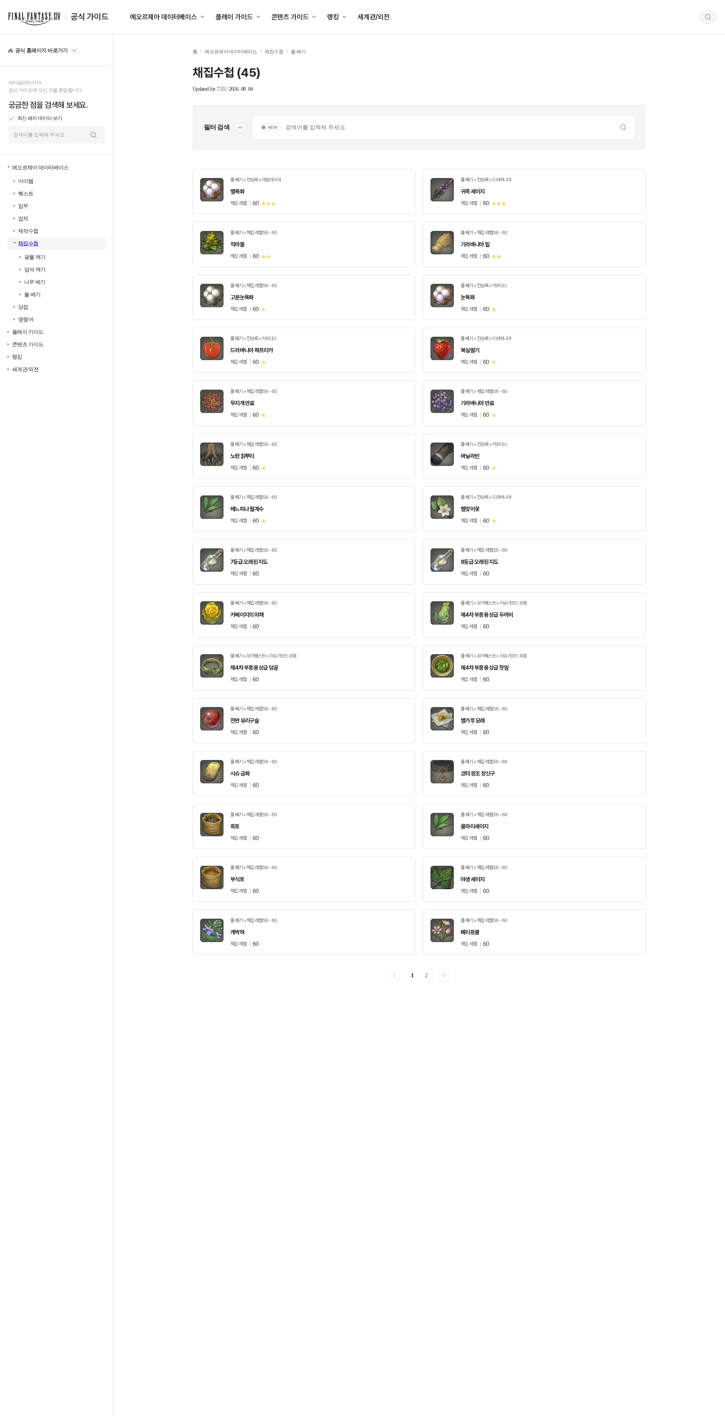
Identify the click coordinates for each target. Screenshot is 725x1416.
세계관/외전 (374, 17)
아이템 (25, 181)
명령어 (25, 319)
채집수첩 (28, 243)
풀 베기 (32, 294)
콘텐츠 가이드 (290, 17)
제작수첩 (28, 231)
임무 (23, 206)
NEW (273, 127)
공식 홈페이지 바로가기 (41, 50)
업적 (23, 218)
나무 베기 (35, 282)
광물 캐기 (35, 257)
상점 (23, 307)
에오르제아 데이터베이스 (163, 17)
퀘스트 (25, 194)
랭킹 (333, 17)
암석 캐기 (35, 269)
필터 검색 (217, 127)
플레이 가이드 (234, 17)
